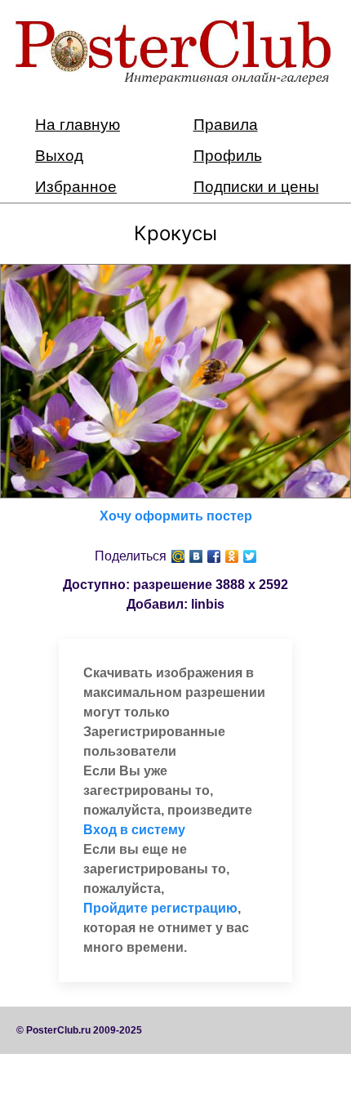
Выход (59, 155)
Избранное (76, 186)
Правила (225, 124)
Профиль (227, 155)
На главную (77, 124)
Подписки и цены (256, 186)
